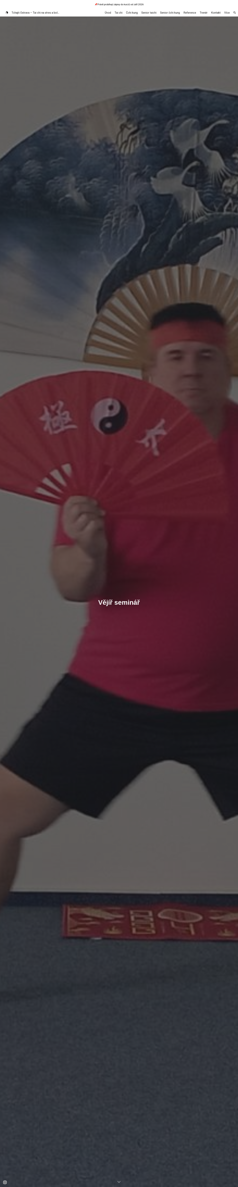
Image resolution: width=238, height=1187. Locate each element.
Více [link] (227, 12)
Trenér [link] (204, 12)
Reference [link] (189, 12)
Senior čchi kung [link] (170, 12)
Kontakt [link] (216, 12)
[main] (119, 602)
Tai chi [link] (118, 12)
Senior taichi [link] (148, 12)
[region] (119, 4)
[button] (234, 12)
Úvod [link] (108, 12)
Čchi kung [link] (132, 12)
